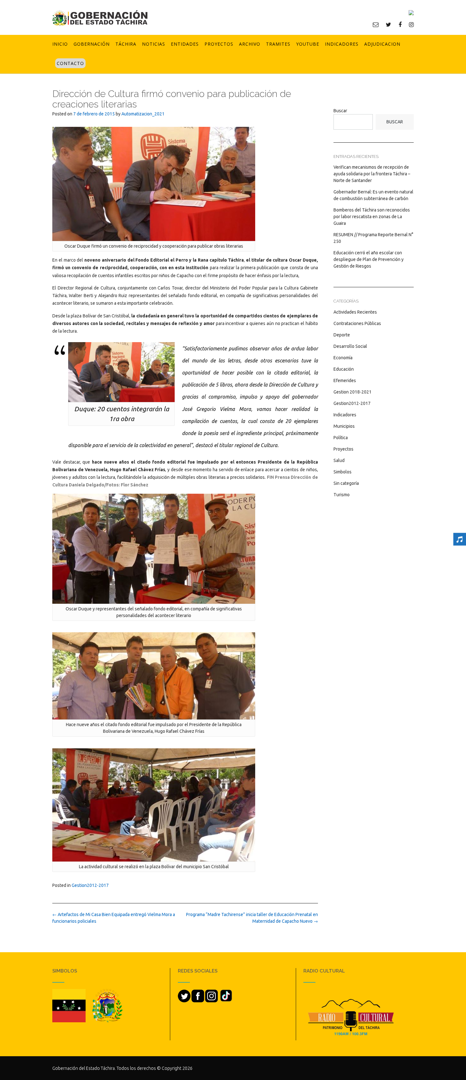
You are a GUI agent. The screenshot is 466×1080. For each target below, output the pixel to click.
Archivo (249, 44)
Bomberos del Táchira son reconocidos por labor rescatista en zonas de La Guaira (371, 216)
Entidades (185, 44)
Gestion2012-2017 (90, 885)
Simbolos (342, 471)
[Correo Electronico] (376, 24)
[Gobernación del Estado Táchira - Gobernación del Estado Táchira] (99, 18)
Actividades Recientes (355, 312)
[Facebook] (400, 24)
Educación (343, 369)
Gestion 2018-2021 (352, 391)
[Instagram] (411, 24)
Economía (343, 357)
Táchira (125, 44)
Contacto (70, 63)
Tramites (278, 44)
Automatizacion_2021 (143, 113)
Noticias (153, 44)
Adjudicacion (382, 44)
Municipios (344, 426)
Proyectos (218, 44)
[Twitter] (388, 24)
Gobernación (92, 44)
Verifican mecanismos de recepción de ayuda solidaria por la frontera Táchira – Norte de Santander (371, 174)
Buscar (340, 110)
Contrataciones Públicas (357, 323)
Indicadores (342, 44)
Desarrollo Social (350, 346)
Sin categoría (346, 483)
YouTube (307, 44)
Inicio (60, 44)
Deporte (341, 334)
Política (340, 437)
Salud (339, 460)
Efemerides (344, 380)
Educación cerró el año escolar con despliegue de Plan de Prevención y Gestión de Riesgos (368, 259)
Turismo (341, 494)
